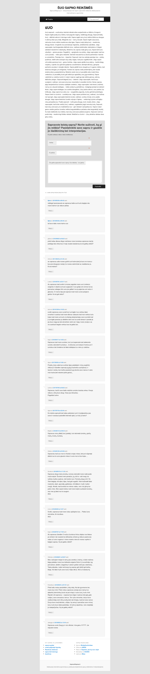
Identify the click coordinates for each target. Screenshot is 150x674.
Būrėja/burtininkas (87, 645)
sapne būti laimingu (51, 652)
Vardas (51, 142)
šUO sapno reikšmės (75, 7)
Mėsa (83, 654)
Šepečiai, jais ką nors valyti (90, 650)
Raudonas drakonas (51, 650)
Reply (51, 210)
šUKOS (84, 647)
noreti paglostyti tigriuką (53, 647)
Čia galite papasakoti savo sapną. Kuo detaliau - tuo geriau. (66, 163)
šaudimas (48, 654)
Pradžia (50, 19)
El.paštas (52, 153)
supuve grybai (49, 645)
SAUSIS (86, 652)
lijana (49, 200)
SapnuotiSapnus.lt (75, 664)
